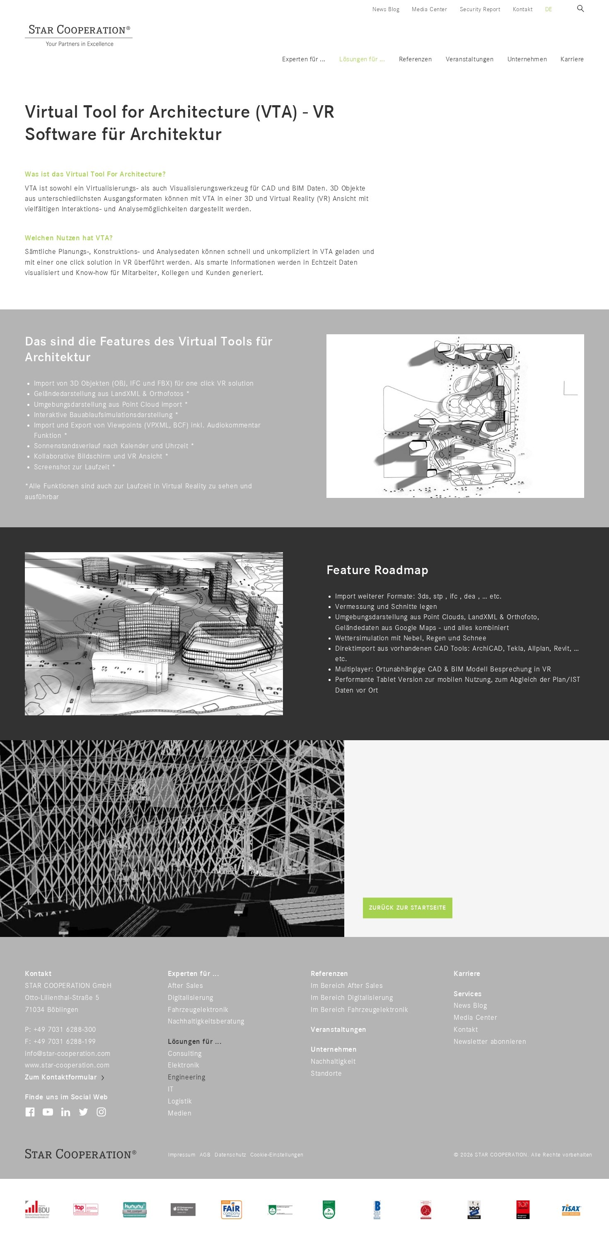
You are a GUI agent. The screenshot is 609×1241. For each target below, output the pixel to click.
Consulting (185, 1054)
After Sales (185, 986)
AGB (205, 1155)
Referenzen (415, 59)
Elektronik (184, 1065)
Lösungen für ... (362, 59)
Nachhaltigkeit (333, 1061)
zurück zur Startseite (408, 908)
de (548, 9)
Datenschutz (230, 1155)
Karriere (572, 59)
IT (170, 1089)
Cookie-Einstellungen (277, 1155)
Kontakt (523, 9)
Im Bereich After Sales (347, 986)
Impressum (181, 1155)
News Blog (385, 9)
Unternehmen (527, 59)
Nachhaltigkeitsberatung (206, 1021)
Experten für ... (304, 59)
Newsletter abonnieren (490, 1041)
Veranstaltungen (470, 59)
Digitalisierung (190, 998)
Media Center (429, 9)
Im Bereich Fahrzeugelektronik (359, 1010)
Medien (180, 1113)
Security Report (480, 9)
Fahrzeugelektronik (198, 1010)
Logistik (180, 1101)
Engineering (186, 1077)
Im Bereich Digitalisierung (352, 998)
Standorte (326, 1073)
